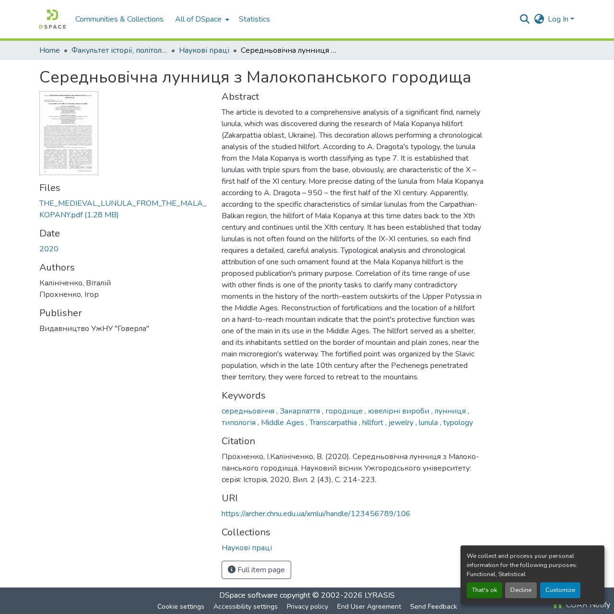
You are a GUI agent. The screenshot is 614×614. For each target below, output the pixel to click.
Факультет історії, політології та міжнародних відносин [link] (119, 50)
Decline (520, 590)
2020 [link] (49, 249)
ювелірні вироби (399, 411)
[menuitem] (201, 19)
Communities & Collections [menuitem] (119, 19)
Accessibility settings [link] (245, 606)
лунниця (451, 411)
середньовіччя (249, 411)
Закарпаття (301, 411)
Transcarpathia (334, 422)
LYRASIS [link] (380, 595)
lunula (429, 422)
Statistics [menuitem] (254, 19)
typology (458, 422)
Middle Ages (283, 422)
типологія (240, 422)
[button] (52, 19)
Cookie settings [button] (180, 606)
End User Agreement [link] (369, 606)
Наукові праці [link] (204, 50)
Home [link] (49, 50)
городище (345, 411)
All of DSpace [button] (198, 19)
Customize (560, 590)
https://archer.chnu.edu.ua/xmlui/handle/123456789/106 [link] (316, 513)
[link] (124, 209)
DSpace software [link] (248, 595)
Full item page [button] (260, 570)
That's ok (484, 590)
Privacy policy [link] (307, 606)
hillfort (373, 422)
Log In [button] (559, 19)
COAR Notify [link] (587, 605)
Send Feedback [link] (433, 606)
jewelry (402, 422)
